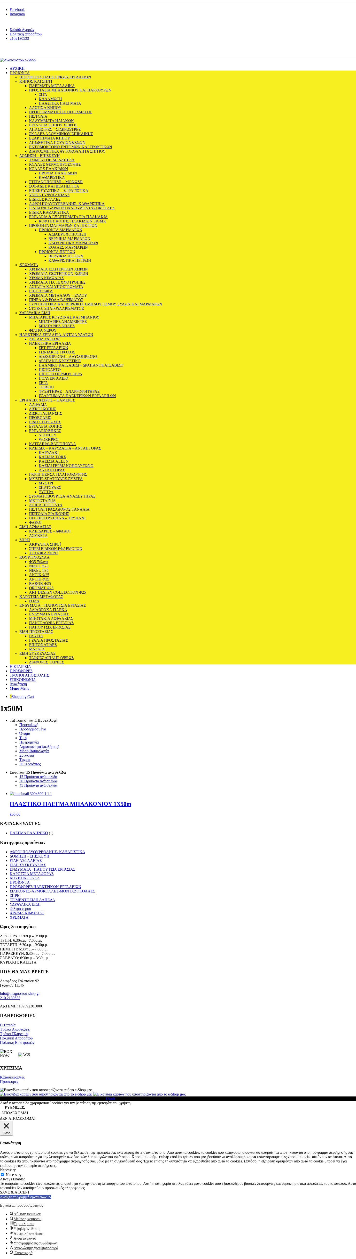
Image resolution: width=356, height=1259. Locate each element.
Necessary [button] (8, 1170)
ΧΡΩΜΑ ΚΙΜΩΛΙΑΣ (27, 913)
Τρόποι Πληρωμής (14, 1034)
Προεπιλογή (28, 725)
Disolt (110, 1098)
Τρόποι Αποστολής (15, 1029)
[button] (25, 1197)
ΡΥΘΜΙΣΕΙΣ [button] (15, 1107)
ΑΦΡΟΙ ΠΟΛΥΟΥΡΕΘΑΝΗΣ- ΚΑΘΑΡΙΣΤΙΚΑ (47, 852)
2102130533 (19, 38)
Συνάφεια (26, 755)
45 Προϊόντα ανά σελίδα (38, 785)
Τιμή (23, 738)
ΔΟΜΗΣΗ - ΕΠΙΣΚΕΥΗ (29, 856)
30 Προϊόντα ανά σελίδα (38, 781)
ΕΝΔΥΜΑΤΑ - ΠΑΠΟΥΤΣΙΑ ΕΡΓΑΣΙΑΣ (42, 869)
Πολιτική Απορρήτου (16, 1038)
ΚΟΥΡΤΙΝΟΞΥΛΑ (25, 878)
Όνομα (24, 733)
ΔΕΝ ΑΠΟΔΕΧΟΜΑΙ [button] (17, 1118)
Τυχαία (24, 760)
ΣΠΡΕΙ (15, 895)
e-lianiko (34, 51)
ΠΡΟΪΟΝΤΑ (20, 882)
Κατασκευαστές (12, 1077)
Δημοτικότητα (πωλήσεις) (39, 746)
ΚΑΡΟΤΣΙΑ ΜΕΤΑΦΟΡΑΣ (32, 874)
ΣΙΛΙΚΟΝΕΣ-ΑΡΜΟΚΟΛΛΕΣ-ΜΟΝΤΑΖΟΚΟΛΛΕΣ (52, 891)
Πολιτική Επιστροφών (17, 1042)
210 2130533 (10, 998)
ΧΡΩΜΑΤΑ (19, 917)
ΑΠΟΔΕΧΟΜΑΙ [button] (14, 1113)
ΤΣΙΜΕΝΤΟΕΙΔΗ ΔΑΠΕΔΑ (32, 900)
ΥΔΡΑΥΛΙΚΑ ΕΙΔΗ (25, 904)
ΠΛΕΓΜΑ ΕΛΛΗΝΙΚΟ (29, 833)
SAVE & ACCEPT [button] (15, 1192)
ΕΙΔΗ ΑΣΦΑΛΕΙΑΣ (26, 860)
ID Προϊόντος (30, 764)
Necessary (14, 1175)
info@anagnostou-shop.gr (20, 993)
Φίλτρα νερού (20, 909)
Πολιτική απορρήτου (26, 34)
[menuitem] (183, 30)
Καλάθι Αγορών (22, 30)
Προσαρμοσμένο (32, 729)
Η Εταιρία (7, 1025)
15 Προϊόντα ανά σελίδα (38, 777)
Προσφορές (9, 1081)
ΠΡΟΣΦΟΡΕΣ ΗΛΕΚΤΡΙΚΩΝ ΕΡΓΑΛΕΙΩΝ (45, 887)
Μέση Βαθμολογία (34, 751)
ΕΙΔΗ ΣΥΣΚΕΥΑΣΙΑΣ (28, 865)
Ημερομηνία (29, 742)
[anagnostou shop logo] (18, 60)
